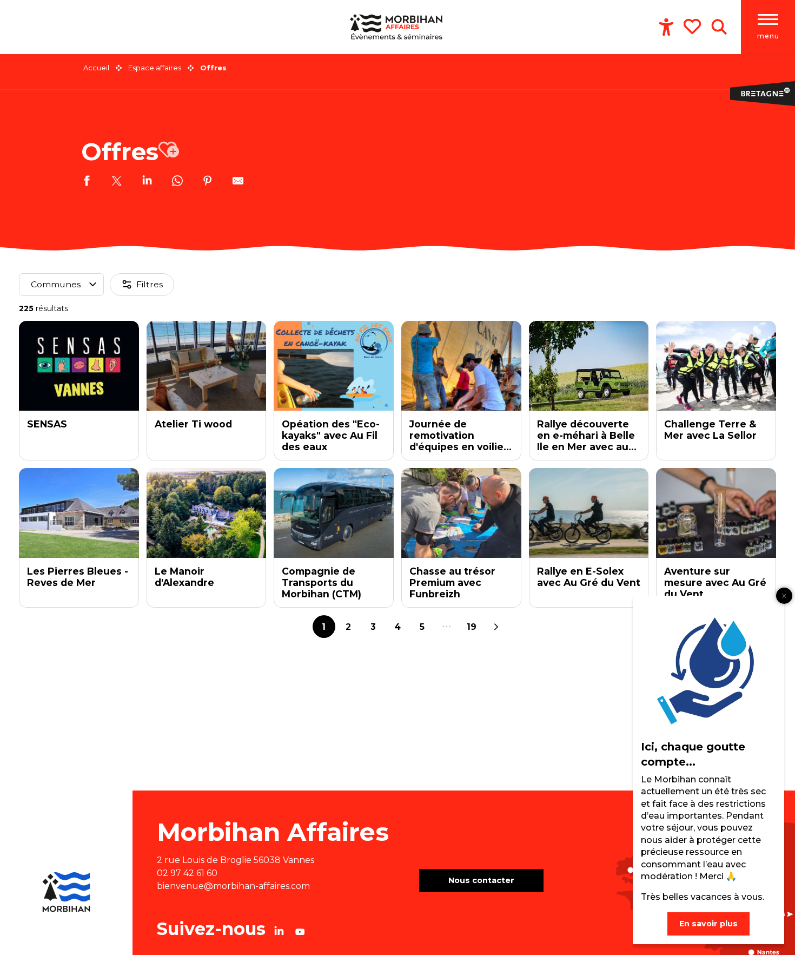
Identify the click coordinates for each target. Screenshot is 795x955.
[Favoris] (693, 26)
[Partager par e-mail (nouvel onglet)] (238, 182)
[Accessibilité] (666, 27)
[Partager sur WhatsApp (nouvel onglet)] (177, 182)
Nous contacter (481, 880)
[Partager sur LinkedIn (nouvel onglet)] (147, 182)
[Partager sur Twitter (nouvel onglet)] (116, 182)
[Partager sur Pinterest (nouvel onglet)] (207, 182)
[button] (719, 27)
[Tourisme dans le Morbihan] (397, 27)
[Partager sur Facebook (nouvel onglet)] (86, 182)
